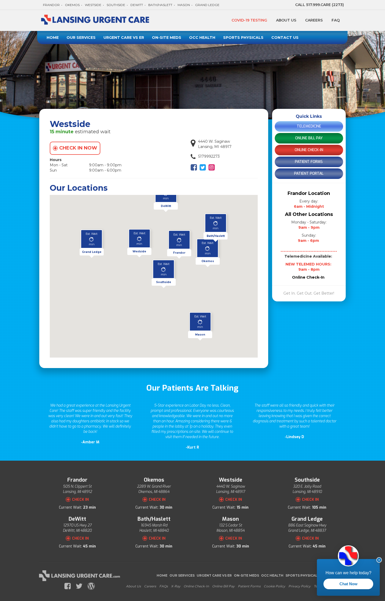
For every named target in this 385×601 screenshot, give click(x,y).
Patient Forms (309, 161)
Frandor (51, 5)
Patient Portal (308, 173)
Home (53, 37)
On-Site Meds (166, 37)
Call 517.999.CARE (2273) (319, 4)
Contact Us (285, 37)
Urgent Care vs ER (123, 37)
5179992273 (209, 156)
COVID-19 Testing (249, 20)
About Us (286, 20)
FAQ (336, 20)
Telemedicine (309, 126)
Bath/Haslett (160, 5)
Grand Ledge (207, 5)
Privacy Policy (299, 586)
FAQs (163, 586)
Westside (93, 5)
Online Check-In (309, 149)
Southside (116, 5)
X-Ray (175, 586)
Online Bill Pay (309, 138)
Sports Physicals (243, 37)
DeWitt (136, 5)
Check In (80, 499)
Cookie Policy (274, 586)
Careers (314, 20)
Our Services (81, 37)
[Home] (96, 20)
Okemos (72, 5)
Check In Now (78, 148)
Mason (184, 5)
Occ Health (202, 37)
